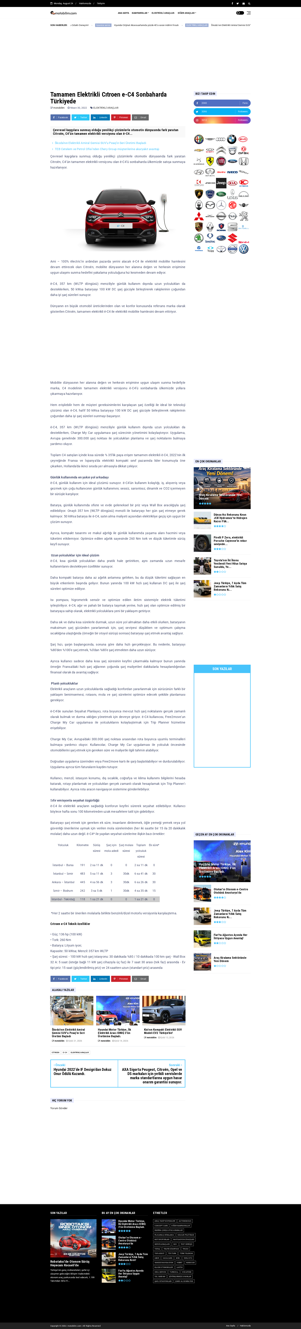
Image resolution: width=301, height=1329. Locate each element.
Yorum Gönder (58, 1108)
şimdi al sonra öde (184, 1281)
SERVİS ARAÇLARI (162, 1244)
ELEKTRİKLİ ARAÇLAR (147, 25)
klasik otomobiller (164, 1267)
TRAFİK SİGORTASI (171, 1249)
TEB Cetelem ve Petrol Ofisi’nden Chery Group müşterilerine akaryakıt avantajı (107, 149)
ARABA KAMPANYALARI (250, 25)
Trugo (185, 1249)
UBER (157, 1258)
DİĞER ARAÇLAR (186, 13)
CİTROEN (55, 1052)
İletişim (101, 3)
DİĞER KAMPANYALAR (180, 1226)
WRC (178, 1258)
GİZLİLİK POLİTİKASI (185, 1235)
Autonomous (185, 1221)
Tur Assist (159, 1253)
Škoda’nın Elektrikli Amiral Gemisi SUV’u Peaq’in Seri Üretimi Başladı (196, 25)
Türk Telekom (186, 1253)
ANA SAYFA (123, 13)
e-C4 (65, 1052)
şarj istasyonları (163, 1281)
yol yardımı (160, 1276)
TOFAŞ (157, 1249)
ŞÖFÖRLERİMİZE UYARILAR (180, 1276)
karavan (190, 1263)
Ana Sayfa (230, 1326)
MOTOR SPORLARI (162, 1239)
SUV (175, 1244)
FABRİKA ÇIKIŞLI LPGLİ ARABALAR (169, 1230)
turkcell (174, 1272)
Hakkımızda (85, 3)
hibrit (179, 1263)
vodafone (187, 1272)
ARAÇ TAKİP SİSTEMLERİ (165, 1221)
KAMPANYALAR (139, 13)
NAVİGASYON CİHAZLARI (183, 1239)
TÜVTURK (172, 1253)
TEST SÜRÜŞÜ (186, 1244)
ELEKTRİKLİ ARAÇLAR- (163, 13)
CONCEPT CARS (161, 1226)
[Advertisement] (150, 56)
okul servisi (160, 1272)
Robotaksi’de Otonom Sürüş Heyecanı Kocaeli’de (70, 1263)
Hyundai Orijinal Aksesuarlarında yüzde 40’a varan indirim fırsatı (97, 25)
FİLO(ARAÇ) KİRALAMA (164, 1235)
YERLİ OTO (188, 1258)
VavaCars (167, 1258)
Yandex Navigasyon (164, 1263)
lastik (180, 1267)
